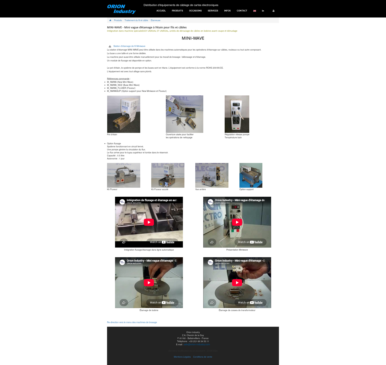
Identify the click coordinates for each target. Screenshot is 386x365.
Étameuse (155, 20)
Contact (242, 10)
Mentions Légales (182, 356)
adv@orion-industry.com (197, 344)
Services (213, 10)
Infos (227, 10)
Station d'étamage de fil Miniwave (129, 45)
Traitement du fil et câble (136, 20)
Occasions (195, 10)
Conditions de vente (202, 356)
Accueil (161, 10)
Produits (177, 10)
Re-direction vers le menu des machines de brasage (132, 322)
